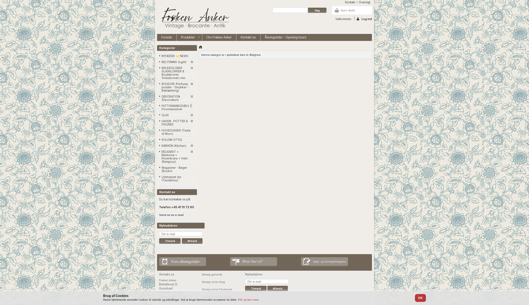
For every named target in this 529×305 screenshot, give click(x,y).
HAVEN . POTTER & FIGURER (175, 122)
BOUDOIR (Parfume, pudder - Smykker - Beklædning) (175, 87)
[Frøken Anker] (194, 18)
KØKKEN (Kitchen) (174, 145)
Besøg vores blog (213, 281)
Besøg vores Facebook (217, 289)
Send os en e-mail (171, 214)
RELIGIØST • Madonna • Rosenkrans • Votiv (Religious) (175, 156)
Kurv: (348, 10)
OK (420, 298)
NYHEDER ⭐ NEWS (175, 56)
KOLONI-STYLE (172, 139)
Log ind (366, 18)
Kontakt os (248, 37)
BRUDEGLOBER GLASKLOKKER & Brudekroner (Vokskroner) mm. (174, 73)
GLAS (165, 115)
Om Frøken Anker (219, 37)
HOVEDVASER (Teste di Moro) (176, 132)
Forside (166, 37)
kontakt (350, 2)
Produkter (186, 38)
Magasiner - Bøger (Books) (174, 169)
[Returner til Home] (200, 47)
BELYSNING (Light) (174, 62)
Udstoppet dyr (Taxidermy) (171, 178)
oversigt (364, 2)
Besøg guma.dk (212, 274)
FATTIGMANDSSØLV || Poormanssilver (177, 107)
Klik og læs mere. (248, 299)
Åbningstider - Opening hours (285, 37)
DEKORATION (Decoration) (171, 98)
